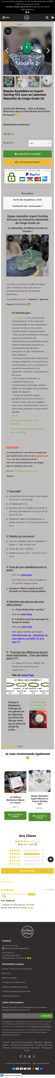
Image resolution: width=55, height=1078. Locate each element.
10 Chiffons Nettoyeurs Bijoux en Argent (15, 800)
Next (48, 50)
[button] (9, 24)
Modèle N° (8, 142)
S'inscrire (46, 1016)
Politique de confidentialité (40, 1026)
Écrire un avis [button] (27, 870)
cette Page (26, 575)
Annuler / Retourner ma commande (17, 969)
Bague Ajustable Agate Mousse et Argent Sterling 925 (39, 800)
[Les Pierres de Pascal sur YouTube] (30, 1057)
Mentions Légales (9, 978)
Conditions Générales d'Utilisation (16, 991)
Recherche (6, 973)
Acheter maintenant (29, 162)
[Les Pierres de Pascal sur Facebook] (21, 1057)
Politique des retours (11, 996)
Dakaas (18, 1075)
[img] (7, 890)
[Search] (47, 17)
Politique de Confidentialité (13, 982)
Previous (6, 50)
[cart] (52, 17)
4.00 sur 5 (35, 841)
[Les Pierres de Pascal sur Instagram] (25, 1057)
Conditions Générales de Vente (15, 987)
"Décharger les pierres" (26, 471)
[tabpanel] (21, 81)
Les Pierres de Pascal (21, 1063)
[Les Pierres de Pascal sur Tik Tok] (34, 1057)
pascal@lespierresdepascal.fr (17, 948)
